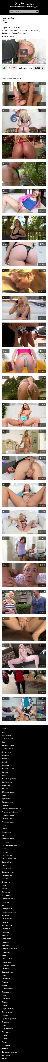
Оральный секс (7, 972)
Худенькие (6, 1045)
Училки (4, 1042)
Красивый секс (7, 875)
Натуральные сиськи (9, 949)
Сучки (4, 1025)
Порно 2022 (6, 22)
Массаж (5, 905)
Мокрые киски (7, 919)
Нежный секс (7, 959)
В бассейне (6, 759)
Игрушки (5, 852)
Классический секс (9, 859)
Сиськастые (6, 999)
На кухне (5, 935)
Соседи (4, 1005)
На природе (6, 939)
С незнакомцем (7, 989)
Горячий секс (6, 799)
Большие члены (8, 749)
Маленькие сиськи (8, 899)
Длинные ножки (8, 819)
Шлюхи (4, 1059)
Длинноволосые (8, 815)
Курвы (4, 885)
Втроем (5, 789)
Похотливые (6, 979)
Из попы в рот (7, 855)
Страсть (5, 1015)
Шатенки (5, 1049)
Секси (4, 995)
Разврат (5, 982)
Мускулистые (7, 925)
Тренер (4, 1039)
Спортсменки (7, 1012)
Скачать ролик (32, 68)
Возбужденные (7, 782)
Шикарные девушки (9, 1052)
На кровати (6, 932)
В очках (5, 772)
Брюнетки (5, 755)
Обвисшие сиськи (8, 965)
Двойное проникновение (11, 809)
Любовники (6, 895)
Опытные (5, 969)
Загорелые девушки (9, 845)
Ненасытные (6, 962)
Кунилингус (6, 882)
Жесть (4, 835)
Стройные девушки (9, 1019)
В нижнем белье (8, 769)
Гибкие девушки (8, 792)
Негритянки (6, 952)
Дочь (4, 825)
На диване (6, 929)
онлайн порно (26, 6)
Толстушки (6, 1032)
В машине (5, 765)
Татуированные (8, 1029)
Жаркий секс (6, 832)
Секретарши (6, 992)
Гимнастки (5, 795)
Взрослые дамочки (9, 779)
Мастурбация (7, 909)
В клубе (5, 762)
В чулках (5, 775)
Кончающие (6, 869)
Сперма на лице (8, 1009)
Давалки (5, 805)
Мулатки (5, 922)
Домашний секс (8, 822)
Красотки (5, 879)
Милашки (5, 915)
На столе (5, 942)
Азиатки (5, 729)
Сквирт (4, 1002)
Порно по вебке (8, 18)
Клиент (4, 865)
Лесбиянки (6, 892)
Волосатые (6, 785)
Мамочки (5, 902)
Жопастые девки (8, 839)
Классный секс (7, 862)
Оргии (4, 975)
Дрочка (4, 829)
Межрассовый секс (9, 912)
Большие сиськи (8, 745)
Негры (4, 955)
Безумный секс (7, 739)
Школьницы (6, 1055)
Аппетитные (6, 735)
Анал (3, 732)
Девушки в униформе (10, 812)
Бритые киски (7, 752)
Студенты (5, 1022)
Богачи (4, 742)
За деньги (5, 842)
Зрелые (4, 849)
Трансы (4, 1035)
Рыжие (4, 985)
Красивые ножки (8, 872)
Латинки (5, 889)
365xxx (4, 20)
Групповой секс (7, 802)
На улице (5, 945)
